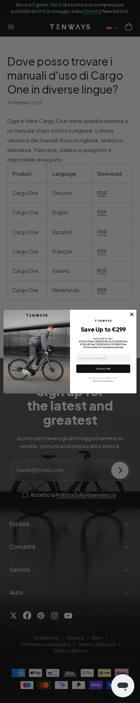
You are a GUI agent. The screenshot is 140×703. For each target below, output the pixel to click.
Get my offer (103, 368)
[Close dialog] (132, 314)
